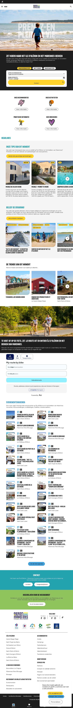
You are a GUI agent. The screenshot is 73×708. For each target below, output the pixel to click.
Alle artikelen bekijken (15, 218)
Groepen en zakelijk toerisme (46, 668)
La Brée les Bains (11, 657)
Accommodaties (42, 636)
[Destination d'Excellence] (24, 626)
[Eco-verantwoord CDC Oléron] (48, 626)
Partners (39, 665)
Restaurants (10, 685)
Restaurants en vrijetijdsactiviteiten (18, 679)
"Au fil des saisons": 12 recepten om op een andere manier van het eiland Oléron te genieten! (17, 251)
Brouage (9, 674)
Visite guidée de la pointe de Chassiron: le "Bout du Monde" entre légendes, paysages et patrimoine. (25, 474)
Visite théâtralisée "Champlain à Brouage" (56, 486)
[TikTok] (62, 617)
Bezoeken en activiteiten (14, 688)
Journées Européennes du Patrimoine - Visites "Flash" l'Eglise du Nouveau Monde (25, 542)
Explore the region (37, 390)
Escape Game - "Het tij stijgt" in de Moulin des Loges (25, 461)
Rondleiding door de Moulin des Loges (55, 415)
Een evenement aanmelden (46, 680)
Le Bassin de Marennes (13, 665)
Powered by (34, 395)
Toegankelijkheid (42, 584)
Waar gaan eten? (49, 68)
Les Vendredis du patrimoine (53, 450)
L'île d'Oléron (10, 636)
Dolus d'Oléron (10, 648)
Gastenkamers (41, 645)
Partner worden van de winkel (46, 677)
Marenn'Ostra (53, 426)
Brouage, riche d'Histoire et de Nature (25, 554)
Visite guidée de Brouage (56, 436)
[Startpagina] (36, 7)
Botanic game (21, 496)
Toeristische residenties (44, 654)
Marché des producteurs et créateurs (41, 298)
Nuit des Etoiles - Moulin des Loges (56, 507)
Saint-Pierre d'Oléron (12, 651)
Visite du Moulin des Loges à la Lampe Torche (26, 507)
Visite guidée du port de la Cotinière (26, 450)
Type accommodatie (14, 72)
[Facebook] (41, 618)
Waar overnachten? (24, 68)
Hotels (39, 639)
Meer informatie (21, 109)
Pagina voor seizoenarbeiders (46, 674)
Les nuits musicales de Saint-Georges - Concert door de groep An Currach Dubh (57, 519)
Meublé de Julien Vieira (13, 187)
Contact (28, 584)
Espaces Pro (41, 662)
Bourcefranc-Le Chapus (13, 668)
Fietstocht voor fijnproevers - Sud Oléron (26, 531)
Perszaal (39, 671)
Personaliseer (55, 702)
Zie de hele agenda (36, 564)
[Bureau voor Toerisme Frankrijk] (16, 626)
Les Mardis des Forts (55, 496)
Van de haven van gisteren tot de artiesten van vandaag (57, 474)
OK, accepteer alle (55, 693)
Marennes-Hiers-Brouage (14, 671)
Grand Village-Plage (12, 639)
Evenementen (10, 682)
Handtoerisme (41, 659)
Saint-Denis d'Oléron (12, 660)
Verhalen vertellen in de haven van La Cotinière (25, 415)
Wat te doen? (37, 68)
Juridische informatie (15, 696)
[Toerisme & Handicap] (2, 2)
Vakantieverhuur (42, 648)
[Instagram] (44, 618)
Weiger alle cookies (56, 696)
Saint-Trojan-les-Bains (12, 642)
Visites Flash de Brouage (25, 426)
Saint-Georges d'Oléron (13, 654)
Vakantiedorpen (42, 651)
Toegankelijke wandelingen (15, 297)
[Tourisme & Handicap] (56, 626)
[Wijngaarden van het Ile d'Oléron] (40, 626)
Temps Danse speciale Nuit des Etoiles (26, 518)
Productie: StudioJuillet (37, 699)
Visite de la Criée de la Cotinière (24, 486)
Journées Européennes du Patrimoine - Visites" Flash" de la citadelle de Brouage (57, 542)
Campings (40, 642)
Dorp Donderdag (53, 530)
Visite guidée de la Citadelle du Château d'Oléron (24, 438)
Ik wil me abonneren (36, 604)
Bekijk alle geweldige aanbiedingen (19, 156)
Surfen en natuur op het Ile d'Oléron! (41, 250)
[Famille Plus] (32, 626)
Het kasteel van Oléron (13, 645)
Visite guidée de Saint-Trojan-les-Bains (55, 460)
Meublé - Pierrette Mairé (40, 187)
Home (4, 696)
